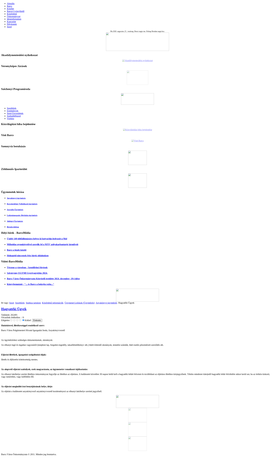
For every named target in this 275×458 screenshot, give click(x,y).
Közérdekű (12, 14)
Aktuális (10, 3)
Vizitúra (10, 118)
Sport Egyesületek (15, 113)
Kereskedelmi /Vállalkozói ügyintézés (22, 204)
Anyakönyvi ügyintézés (16, 198)
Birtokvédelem (13, 227)
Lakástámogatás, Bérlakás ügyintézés (22, 215)
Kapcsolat (11, 21)
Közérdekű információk (52, 303)
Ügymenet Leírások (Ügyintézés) (80, 303)
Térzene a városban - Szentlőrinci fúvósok (27, 267)
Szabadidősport (14, 116)
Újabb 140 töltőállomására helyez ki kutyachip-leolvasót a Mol (37, 238)
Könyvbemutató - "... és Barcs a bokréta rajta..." (30, 284)
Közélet (10, 8)
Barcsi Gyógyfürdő (15, 11)
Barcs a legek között (16, 250)
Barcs (9, 6)
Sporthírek (11, 108)
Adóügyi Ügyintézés (15, 221)
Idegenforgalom (14, 19)
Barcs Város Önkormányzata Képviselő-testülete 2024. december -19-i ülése (43, 278)
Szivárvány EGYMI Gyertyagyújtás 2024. (27, 273)
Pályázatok (12, 24)
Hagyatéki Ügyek (13, 309)
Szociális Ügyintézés (15, 210)
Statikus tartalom (33, 303)
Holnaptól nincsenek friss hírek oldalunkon (28, 255)
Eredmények (12, 111)
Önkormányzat (13, 16)
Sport (9, 26)
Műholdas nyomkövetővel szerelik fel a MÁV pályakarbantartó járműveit (42, 244)
